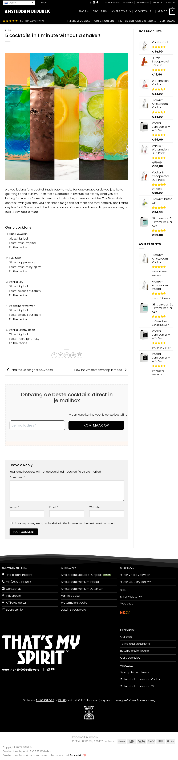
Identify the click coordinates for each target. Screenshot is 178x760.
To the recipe (18, 319)
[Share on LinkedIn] (79, 355)
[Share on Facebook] (54, 355)
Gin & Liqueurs (104, 21)
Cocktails (143, 11)
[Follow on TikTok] (97, 2)
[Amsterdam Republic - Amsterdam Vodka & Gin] (27, 11)
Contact (170, 2)
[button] (19, 3)
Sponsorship (112, 2)
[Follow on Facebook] (91, 2)
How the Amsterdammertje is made (98, 370)
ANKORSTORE (45, 700)
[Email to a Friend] (67, 355)
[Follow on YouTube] (52, 669)
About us (158, 2)
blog (8, 30)
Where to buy (121, 11)
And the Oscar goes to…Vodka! (32, 370)
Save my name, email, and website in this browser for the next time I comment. (65, 523)
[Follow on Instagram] (94, 2)
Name (14, 507)
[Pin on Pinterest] (73, 355)
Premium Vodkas (78, 21)
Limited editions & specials (137, 21)
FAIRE (62, 700)
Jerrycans (167, 21)
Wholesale (143, 2)
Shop (82, 11)
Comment (17, 477)
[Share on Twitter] (60, 355)
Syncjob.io (76, 755)
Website (94, 507)
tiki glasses (105, 207)
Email (53, 507)
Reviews (128, 2)
